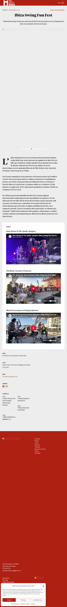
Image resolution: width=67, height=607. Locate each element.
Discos (37, 451)
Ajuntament (5, 578)
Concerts (37, 439)
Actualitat (37, 453)
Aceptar (9, 600)
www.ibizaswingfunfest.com (10, 376)
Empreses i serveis (40, 449)
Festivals (4, 10)
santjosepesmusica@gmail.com (11, 570)
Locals (36, 443)
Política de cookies (15, 603)
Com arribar (5, 367)
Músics (37, 441)
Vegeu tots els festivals (57, 10)
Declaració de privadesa (25, 603)
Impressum (33, 603)
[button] (43, 586)
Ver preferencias (37, 600)
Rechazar (23, 600)
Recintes (37, 445)
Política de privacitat (8, 582)
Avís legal (5, 580)
